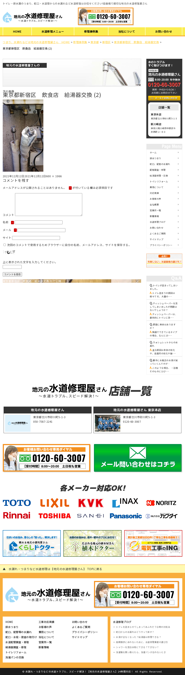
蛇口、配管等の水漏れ (18, 632)
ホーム (153, 152)
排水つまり (155, 158)
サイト (7, 237)
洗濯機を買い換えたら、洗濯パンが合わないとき (141, 652)
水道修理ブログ (158, 221)
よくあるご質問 (158, 233)
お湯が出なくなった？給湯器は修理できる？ (138, 636)
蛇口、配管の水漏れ (160, 163)
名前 (8, 222)
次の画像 (8, 91)
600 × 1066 (54, 176)
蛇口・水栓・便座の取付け (21, 637)
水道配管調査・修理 (17, 642)
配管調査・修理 (158, 169)
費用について (156, 187)
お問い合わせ (163, 31)
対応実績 (154, 192)
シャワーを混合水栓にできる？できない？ (137, 647)
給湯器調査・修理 (15, 647)
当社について (126, 31)
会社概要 (154, 204)
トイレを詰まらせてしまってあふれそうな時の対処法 (143, 626)
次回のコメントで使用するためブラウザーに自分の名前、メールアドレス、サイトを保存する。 (69, 245)
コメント (8, 215)
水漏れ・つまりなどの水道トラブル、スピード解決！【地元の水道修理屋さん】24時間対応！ (79, 671)
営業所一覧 (155, 210)
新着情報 (154, 216)
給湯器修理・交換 (159, 175)
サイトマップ (156, 239)
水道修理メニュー (53, 31)
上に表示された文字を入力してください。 (30, 262)
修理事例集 (91, 31)
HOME (17, 31)
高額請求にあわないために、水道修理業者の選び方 (142, 642)
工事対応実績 (46, 622)
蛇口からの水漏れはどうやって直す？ (135, 631)
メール (9, 230)
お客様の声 (155, 198)
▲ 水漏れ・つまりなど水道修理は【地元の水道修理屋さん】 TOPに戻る (52, 569)
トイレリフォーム (159, 181)
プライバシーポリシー (161, 245)
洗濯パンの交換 (14, 657)
